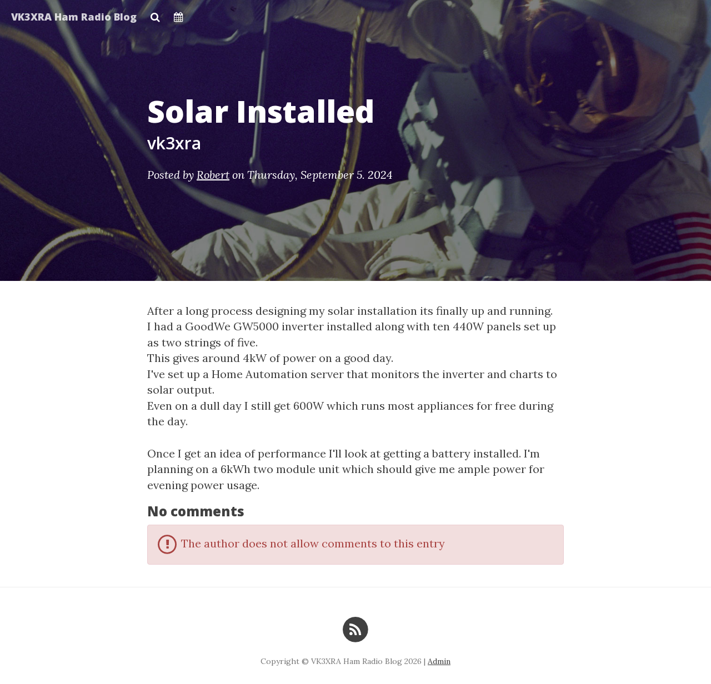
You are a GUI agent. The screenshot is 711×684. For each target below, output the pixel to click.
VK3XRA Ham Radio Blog (74, 16)
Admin (439, 661)
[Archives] (178, 14)
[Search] (155, 14)
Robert (213, 175)
